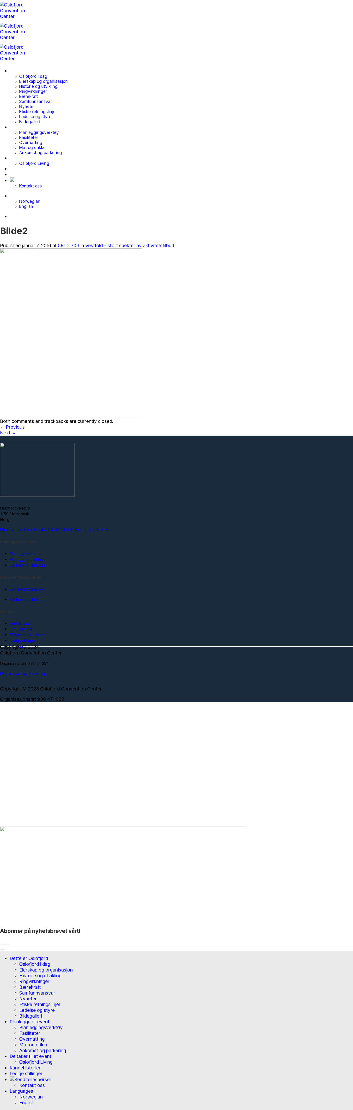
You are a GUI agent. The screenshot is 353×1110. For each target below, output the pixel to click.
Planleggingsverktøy (39, 132)
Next (8, 433)
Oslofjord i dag (33, 76)
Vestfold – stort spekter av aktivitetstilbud (129, 245)
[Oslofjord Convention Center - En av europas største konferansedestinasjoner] (17, 37)
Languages (21, 196)
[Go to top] (2, 949)
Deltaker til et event (30, 158)
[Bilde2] (71, 415)
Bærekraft (28, 96)
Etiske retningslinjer (38, 111)
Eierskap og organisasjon (43, 81)
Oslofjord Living (34, 163)
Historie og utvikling (38, 86)
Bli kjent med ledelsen (28, 635)
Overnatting (30, 142)
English (26, 206)
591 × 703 (68, 245)
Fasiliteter (28, 137)
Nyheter (27, 106)
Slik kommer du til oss (27, 565)
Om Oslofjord (21, 629)
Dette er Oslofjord (29, 71)
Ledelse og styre (35, 116)
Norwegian (29, 201)
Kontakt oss (30, 185)
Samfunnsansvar (35, 101)
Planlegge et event (29, 127)
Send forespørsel (32, 180)
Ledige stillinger (26, 174)
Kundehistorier (25, 169)
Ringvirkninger (33, 91)
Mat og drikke (32, 147)
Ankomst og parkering (40, 152)
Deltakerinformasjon (26, 589)
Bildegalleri (29, 121)
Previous (12, 427)
